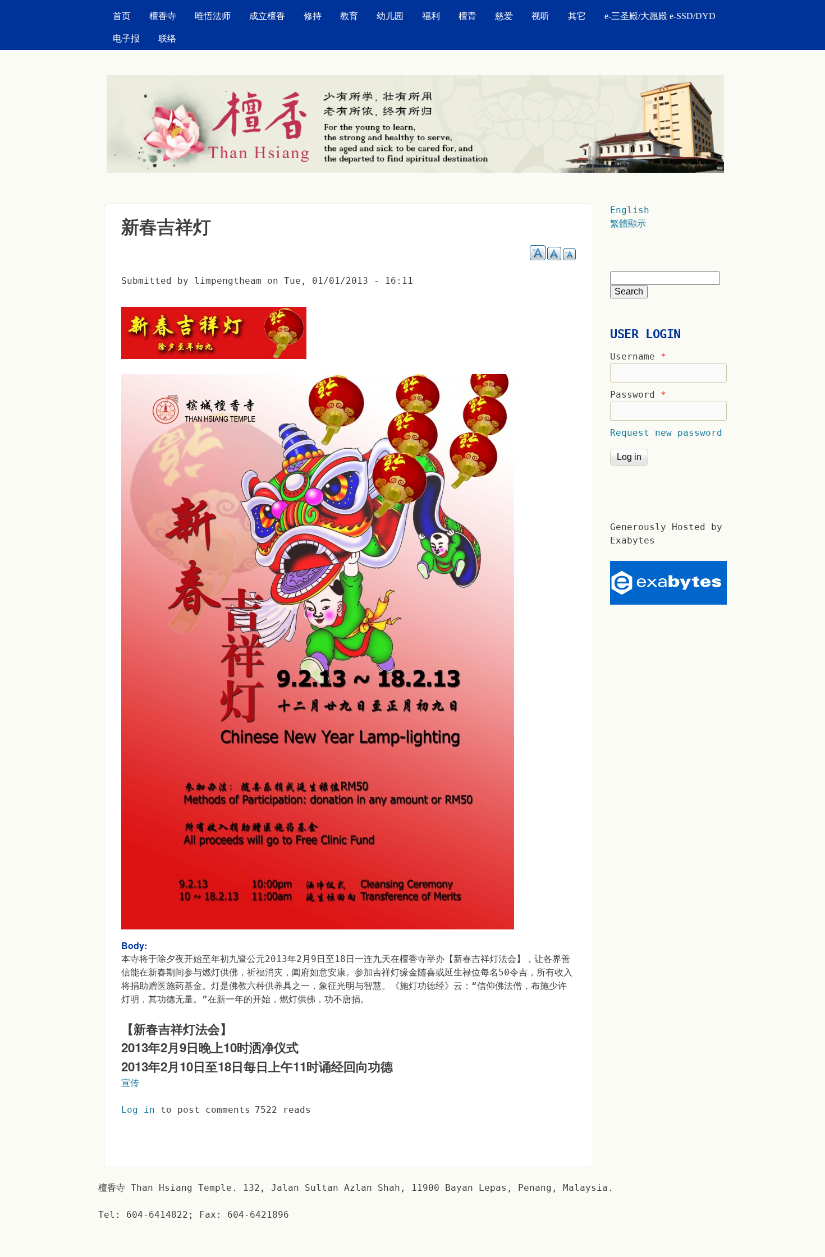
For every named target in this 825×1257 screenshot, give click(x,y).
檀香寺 (162, 16)
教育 (349, 16)
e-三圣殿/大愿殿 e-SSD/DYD (660, 16)
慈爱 (504, 16)
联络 (167, 38)
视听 (540, 16)
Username (638, 356)
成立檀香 (267, 16)
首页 (122, 16)
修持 (313, 16)
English (629, 210)
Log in (138, 1109)
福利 (431, 16)
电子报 (126, 38)
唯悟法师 (213, 16)
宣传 (130, 1083)
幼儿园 (390, 16)
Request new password (666, 432)
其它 (577, 16)
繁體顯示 (628, 223)
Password (638, 394)
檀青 (467, 16)
